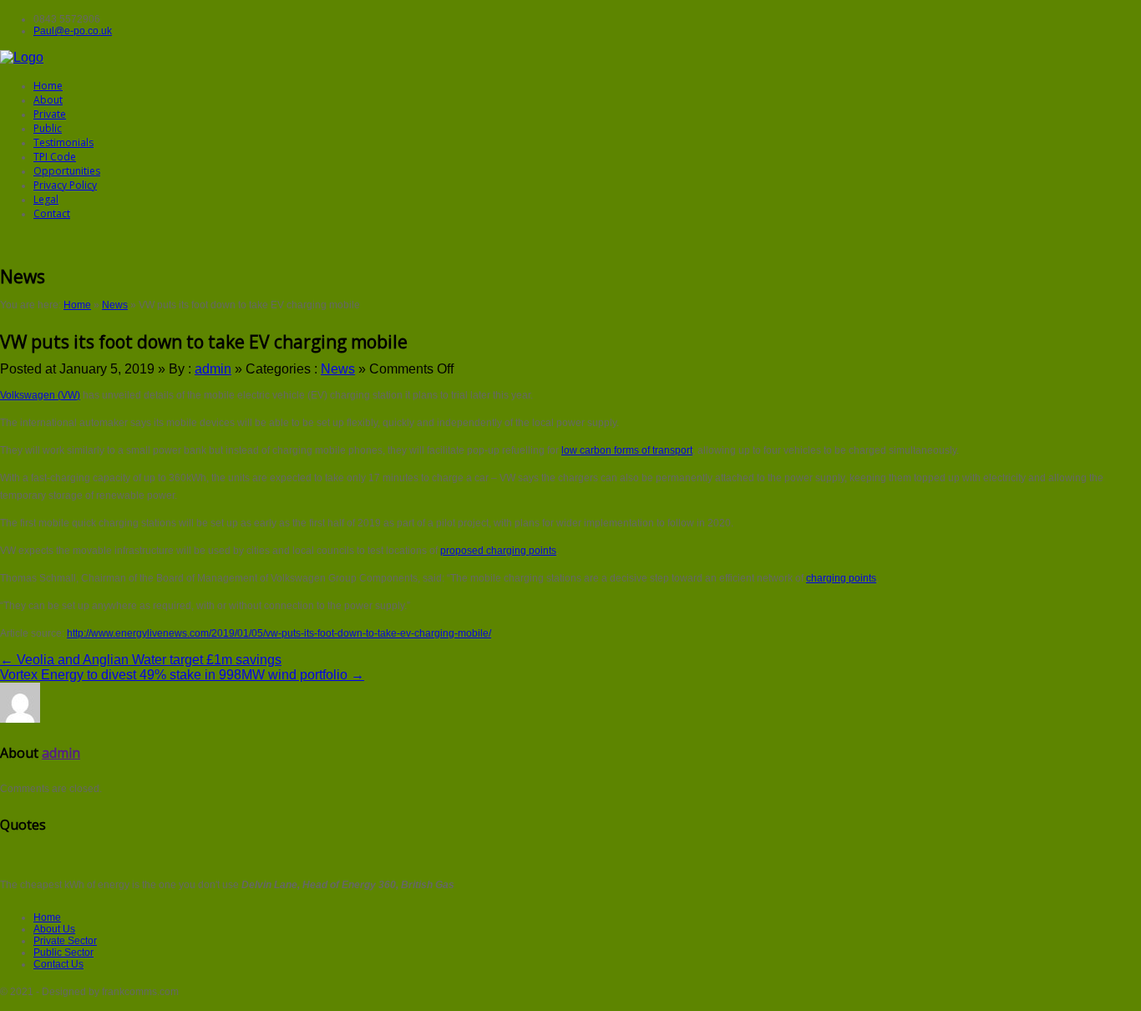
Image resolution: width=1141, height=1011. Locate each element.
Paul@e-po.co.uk (72, 31)
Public (47, 128)
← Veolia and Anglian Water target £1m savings (140, 660)
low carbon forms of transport (626, 450)
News (115, 305)
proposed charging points (498, 550)
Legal (45, 199)
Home (48, 86)
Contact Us (58, 964)
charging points (841, 578)
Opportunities (66, 171)
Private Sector (65, 941)
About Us (54, 929)
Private (49, 114)
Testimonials (63, 142)
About (48, 100)
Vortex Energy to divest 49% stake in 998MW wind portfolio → (182, 675)
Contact (51, 213)
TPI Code (54, 157)
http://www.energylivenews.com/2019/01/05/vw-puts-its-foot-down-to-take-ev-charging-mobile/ (279, 633)
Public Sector (63, 952)
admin (213, 369)
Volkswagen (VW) (40, 395)
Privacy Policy (65, 185)
